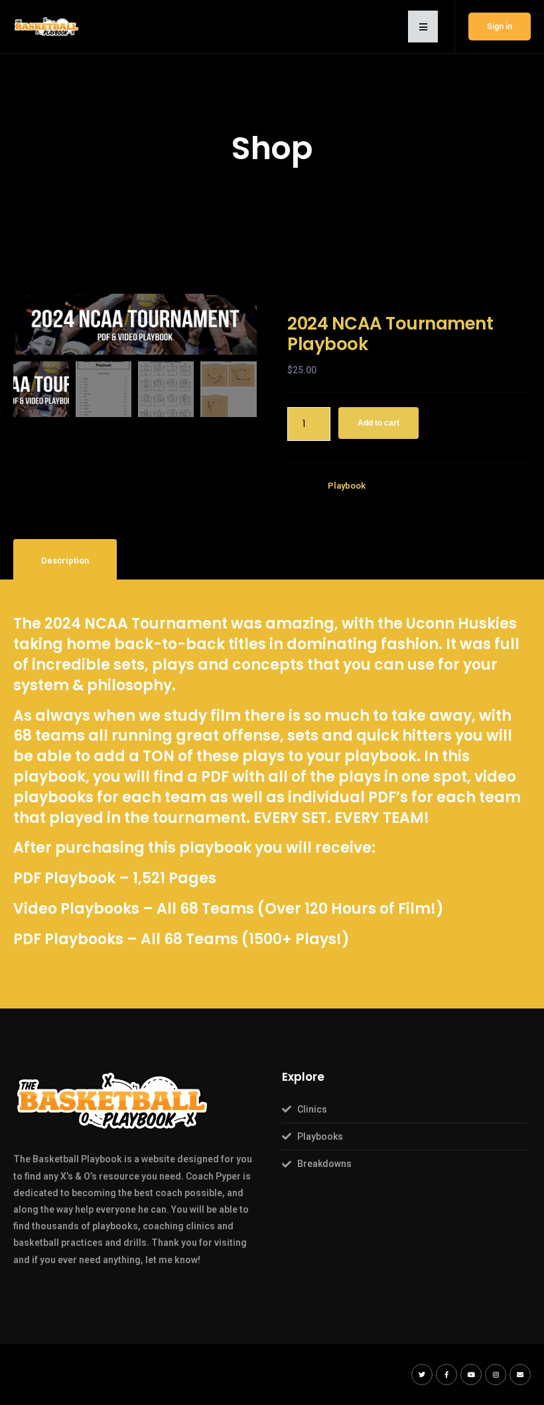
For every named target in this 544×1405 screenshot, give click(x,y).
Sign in (499, 26)
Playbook (347, 486)
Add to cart (378, 423)
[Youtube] (471, 1374)
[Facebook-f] (446, 1374)
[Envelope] (520, 1374)
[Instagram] (495, 1374)
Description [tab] (65, 561)
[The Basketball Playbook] (46, 26)
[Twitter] (422, 1374)
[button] (423, 26)
